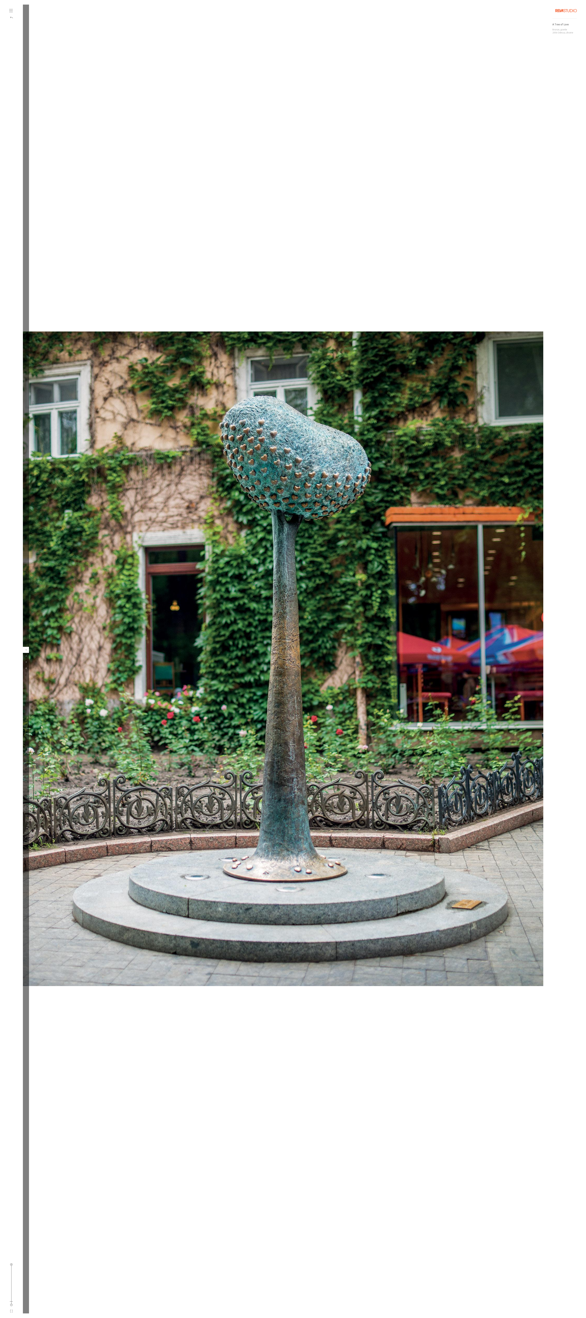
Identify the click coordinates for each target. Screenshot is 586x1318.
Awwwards (7, 33)
